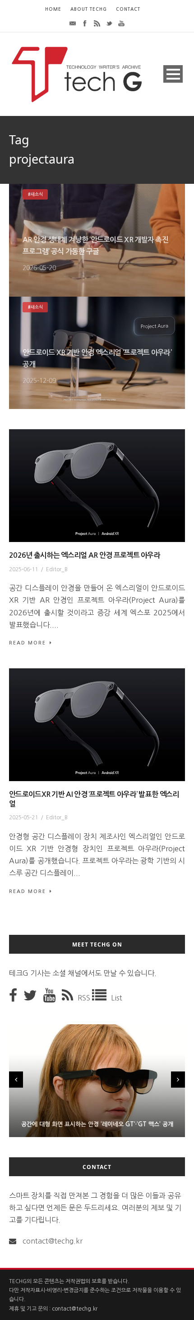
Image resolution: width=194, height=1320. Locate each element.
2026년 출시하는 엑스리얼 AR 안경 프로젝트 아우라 (84, 555)
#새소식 (35, 194)
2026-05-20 (39, 268)
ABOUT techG (88, 9)
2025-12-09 (39, 381)
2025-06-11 (23, 569)
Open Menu (173, 74)
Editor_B (57, 569)
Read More (27, 642)
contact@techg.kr (53, 1240)
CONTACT (128, 9)
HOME (53, 9)
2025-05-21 (23, 817)
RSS (85, 997)
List (116, 997)
